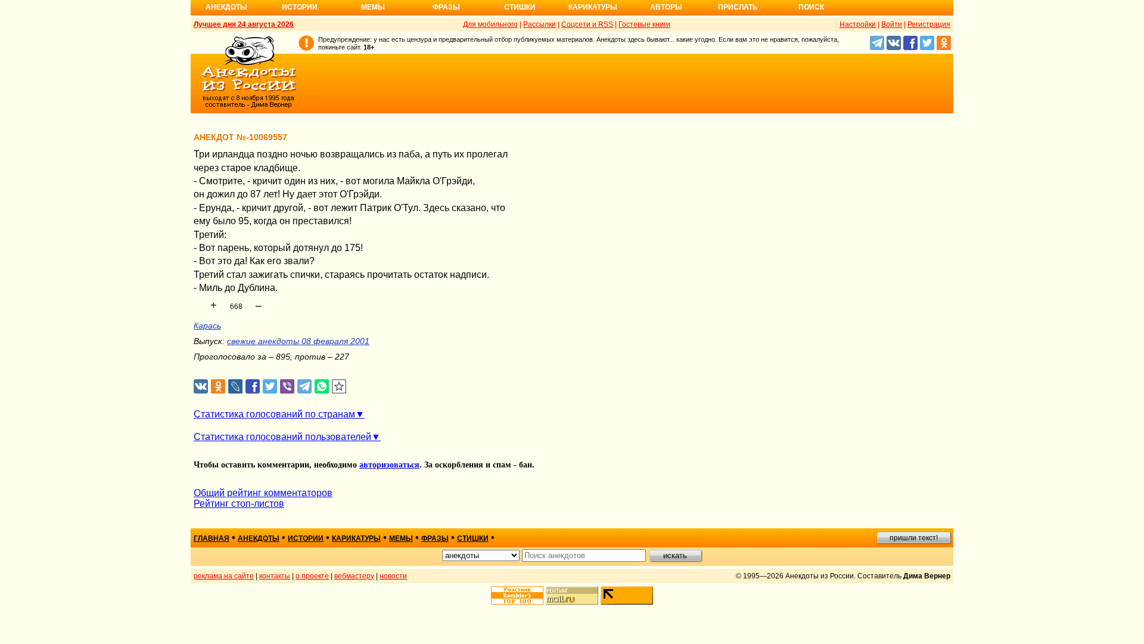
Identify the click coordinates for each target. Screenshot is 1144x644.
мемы (401, 538)
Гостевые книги (644, 24)
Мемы (373, 7)
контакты (274, 576)
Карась (207, 325)
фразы (435, 538)
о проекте (312, 576)
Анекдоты (226, 7)
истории (306, 538)
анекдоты (258, 538)
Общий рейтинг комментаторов (263, 493)
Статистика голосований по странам (274, 414)
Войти (891, 24)
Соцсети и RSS (587, 24)
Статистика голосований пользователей (282, 437)
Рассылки (539, 24)
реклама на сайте (224, 576)
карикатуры (356, 538)
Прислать (738, 7)
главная (211, 538)
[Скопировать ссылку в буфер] (339, 386)
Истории (300, 7)
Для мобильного (490, 24)
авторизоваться (389, 464)
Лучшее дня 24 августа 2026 (244, 24)
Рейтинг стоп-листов (239, 504)
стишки (473, 538)
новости (393, 576)
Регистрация (928, 24)
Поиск (811, 7)
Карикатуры (592, 7)
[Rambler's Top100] (517, 595)
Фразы (446, 7)
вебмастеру (354, 576)
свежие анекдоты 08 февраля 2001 (298, 341)
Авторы (666, 7)
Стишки (520, 7)
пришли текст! (914, 538)
